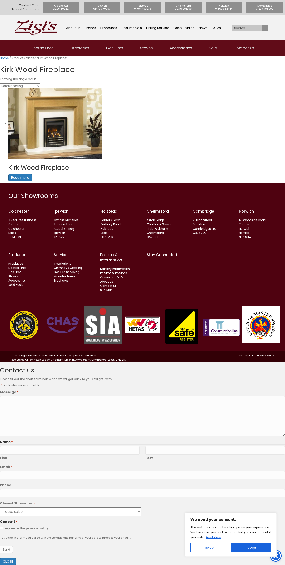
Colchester (18, 211)
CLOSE (8, 561)
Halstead (109, 211)
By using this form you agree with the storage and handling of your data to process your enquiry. (67, 538)
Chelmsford (158, 211)
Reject (209, 548)
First (4, 458)
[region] (231, 535)
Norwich (246, 211)
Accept (251, 548)
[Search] (265, 28)
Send (6, 549)
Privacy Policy (265, 355)
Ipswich (61, 211)
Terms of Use (247, 355)
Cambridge (203, 211)
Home (4, 58)
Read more (20, 177)
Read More (213, 537)
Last (149, 458)
